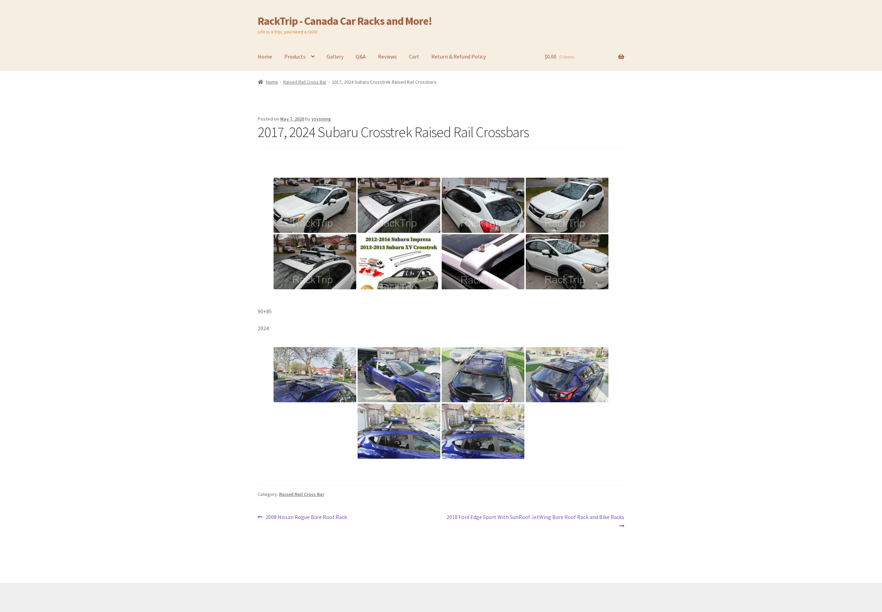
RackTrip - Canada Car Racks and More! (345, 21)
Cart (414, 56)
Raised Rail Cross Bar (305, 82)
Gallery (335, 56)
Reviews (387, 56)
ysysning (321, 119)
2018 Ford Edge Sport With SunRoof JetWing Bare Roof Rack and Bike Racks (535, 521)
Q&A (361, 56)
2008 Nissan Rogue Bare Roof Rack (306, 517)
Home (265, 56)
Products (295, 56)
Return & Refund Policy (458, 56)
